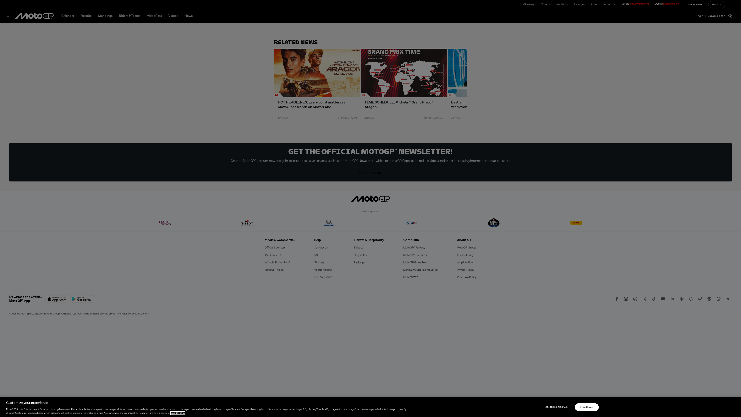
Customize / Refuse (556, 407)
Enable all (586, 407)
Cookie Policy (178, 413)
